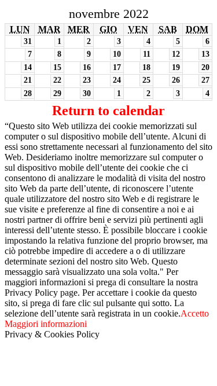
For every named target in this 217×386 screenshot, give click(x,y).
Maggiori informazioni (46, 324)
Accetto (195, 313)
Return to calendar (108, 110)
